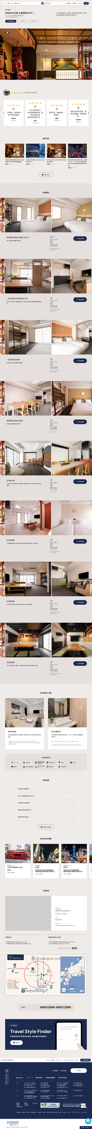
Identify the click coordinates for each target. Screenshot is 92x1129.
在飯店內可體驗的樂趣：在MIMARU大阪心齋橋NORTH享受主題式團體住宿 (14, 160)
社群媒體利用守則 (34, 1112)
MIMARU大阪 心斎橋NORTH (62, 1095)
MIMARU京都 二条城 (44, 1091)
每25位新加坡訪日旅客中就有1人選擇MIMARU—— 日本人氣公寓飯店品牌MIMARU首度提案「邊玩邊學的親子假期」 (77, 162)
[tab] (7, 536)
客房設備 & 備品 (59, 1060)
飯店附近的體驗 (71, 1060)
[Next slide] (86, 54)
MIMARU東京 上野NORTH (78, 1084)
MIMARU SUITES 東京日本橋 (63, 1082)
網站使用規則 (18, 1112)
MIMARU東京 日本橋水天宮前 (30, 1087)
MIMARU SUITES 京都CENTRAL (30, 1090)
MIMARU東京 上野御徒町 (45, 1085)
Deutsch (79, 1112)
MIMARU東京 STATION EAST (30, 1084)
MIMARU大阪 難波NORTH (62, 1098)
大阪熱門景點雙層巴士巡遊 (14, 867)
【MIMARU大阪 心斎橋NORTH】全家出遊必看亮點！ (56, 160)
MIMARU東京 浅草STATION (62, 1087)
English (69, 1112)
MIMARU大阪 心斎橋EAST (78, 1095)
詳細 (87, 1127)
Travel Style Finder (30, 1031)
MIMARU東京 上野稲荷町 (62, 1084)
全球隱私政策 (24, 1112)
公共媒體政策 (40, 1112)
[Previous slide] (5, 54)
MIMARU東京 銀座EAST (61, 1085)
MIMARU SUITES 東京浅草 (29, 1082)
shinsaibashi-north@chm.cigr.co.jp (65, 925)
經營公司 (60, 1112)
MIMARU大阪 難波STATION (29, 1098)
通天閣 (65, 867)
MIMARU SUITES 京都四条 (62, 1091)
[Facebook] (34, 1103)
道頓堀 (37, 867)
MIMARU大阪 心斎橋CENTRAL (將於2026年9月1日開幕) (47, 1096)
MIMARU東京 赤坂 (44, 1084)
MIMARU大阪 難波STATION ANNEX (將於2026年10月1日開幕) (30, 1096)
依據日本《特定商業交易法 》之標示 (52, 1112)
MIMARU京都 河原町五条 (45, 1090)
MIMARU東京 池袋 (44, 1082)
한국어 (76, 1112)
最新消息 (48, 1060)
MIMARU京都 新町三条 (77, 1090)
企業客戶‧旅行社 (19, 1106)
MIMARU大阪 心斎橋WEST (45, 1098)
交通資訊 (76, 1060)
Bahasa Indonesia (84, 1112)
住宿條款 (44, 1112)
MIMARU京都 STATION (62, 1090)
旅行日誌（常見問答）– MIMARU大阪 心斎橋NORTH (35, 160)
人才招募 (64, 1112)
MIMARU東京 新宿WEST (78, 1085)
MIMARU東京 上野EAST (29, 1085)
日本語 (74, 1112)
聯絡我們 (18, 1104)
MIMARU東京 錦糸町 (77, 1082)
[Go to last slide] (5, 215)
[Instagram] (32, 1103)
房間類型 (52, 1060)
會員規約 (28, 1112)
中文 (71, 1112)
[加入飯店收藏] (34, 13)
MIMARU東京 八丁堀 (44, 1087)
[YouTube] (36, 1103)
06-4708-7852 (58, 919)
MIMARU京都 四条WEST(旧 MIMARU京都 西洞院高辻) (29, 1092)
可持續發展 (26, 1104)
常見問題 (64, 1060)
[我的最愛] (29, 861)
